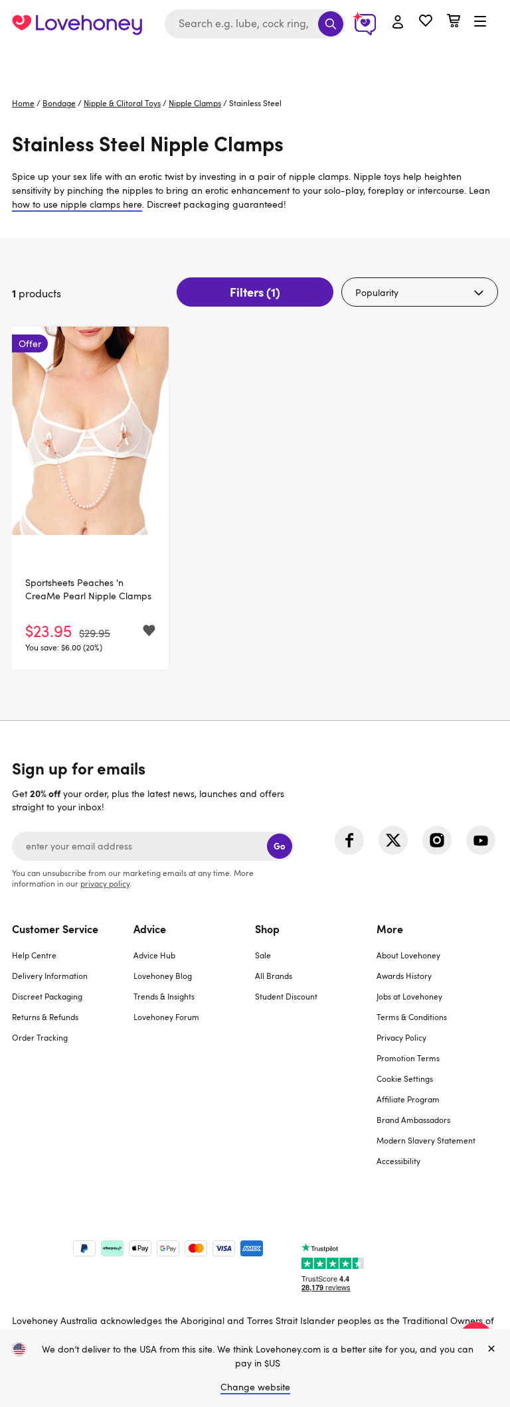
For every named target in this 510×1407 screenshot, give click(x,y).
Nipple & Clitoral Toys (122, 103)
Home (23, 103)
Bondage (59, 103)
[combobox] (255, 23)
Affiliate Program (408, 1099)
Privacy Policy (401, 1037)
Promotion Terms (408, 1058)
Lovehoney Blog (162, 975)
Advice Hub (154, 955)
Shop (267, 928)
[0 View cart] (453, 22)
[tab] (72, 1053)
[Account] (397, 23)
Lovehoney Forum (166, 1016)
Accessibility (398, 1160)
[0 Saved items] (425, 22)
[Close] (491, 1349)
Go (279, 846)
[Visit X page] (393, 840)
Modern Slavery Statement (426, 1140)
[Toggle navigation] (480, 22)
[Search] (330, 24)
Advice (149, 928)
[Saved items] (149, 631)
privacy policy (104, 883)
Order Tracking (40, 1037)
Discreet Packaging (47, 996)
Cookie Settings (405, 1078)
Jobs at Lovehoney (409, 996)
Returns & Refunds (45, 1016)
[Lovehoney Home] (77, 24)
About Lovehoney (408, 955)
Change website (255, 1386)
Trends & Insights (164, 996)
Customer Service (55, 928)
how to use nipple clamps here (77, 204)
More (390, 928)
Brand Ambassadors (413, 1119)
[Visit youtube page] (480, 840)
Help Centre (34, 955)
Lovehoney (255, 61)
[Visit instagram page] (437, 840)
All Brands (273, 975)
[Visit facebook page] (349, 840)
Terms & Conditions (412, 1016)
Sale (263, 955)
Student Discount (286, 996)
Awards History (404, 975)
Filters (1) (255, 291)
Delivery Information (50, 975)
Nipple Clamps (195, 103)
